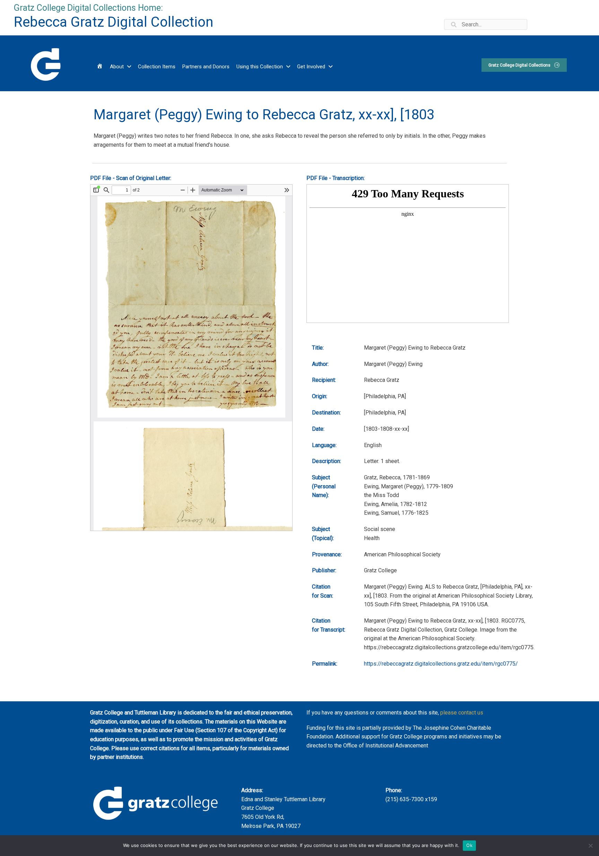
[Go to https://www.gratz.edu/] (45, 63)
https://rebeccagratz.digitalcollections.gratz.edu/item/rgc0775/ (441, 663)
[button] (524, 65)
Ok (469, 845)
